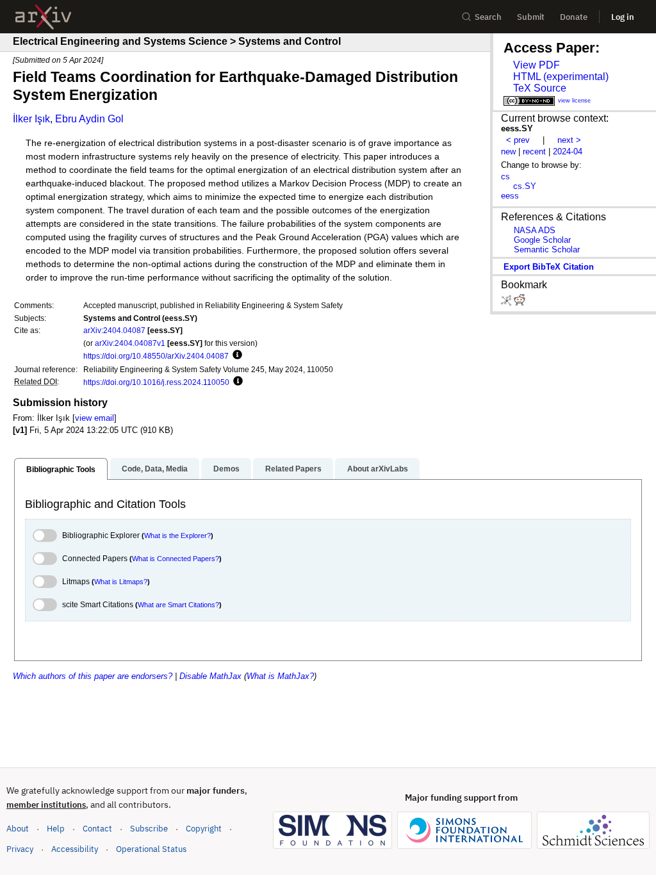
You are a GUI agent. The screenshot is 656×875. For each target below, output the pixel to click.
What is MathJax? (280, 676)
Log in (622, 17)
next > (569, 140)
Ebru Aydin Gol (89, 118)
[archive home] (43, 16)
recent (534, 151)
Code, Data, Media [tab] (155, 468)
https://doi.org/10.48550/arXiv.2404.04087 (156, 356)
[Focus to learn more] (235, 355)
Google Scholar (542, 240)
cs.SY (524, 186)
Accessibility (74, 849)
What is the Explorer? (177, 535)
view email (94, 418)
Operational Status (151, 849)
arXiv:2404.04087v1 (130, 343)
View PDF (536, 65)
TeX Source (539, 88)
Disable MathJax (210, 676)
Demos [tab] (226, 468)
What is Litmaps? (120, 581)
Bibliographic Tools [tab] (60, 469)
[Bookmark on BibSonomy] (507, 302)
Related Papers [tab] (293, 468)
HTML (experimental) (561, 76)
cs (505, 176)
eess (510, 195)
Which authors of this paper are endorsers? (92, 676)
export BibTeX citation (549, 267)
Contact (97, 828)
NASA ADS (534, 230)
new (508, 151)
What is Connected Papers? (175, 558)
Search (488, 17)
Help (56, 828)
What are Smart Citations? (178, 605)
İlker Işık (31, 118)
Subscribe (149, 828)
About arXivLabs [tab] (377, 468)
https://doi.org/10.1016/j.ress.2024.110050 (156, 382)
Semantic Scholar (547, 249)
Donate (573, 17)
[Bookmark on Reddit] (519, 302)
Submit (531, 17)
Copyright (204, 828)
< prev (518, 140)
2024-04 (567, 151)
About (17, 828)
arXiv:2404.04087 (114, 330)
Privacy (19, 849)
